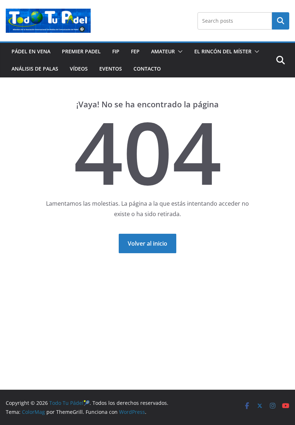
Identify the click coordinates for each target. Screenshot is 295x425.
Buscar (280, 20)
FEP (135, 51)
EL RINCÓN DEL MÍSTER (222, 51)
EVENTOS (110, 68)
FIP (115, 51)
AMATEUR (163, 51)
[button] (179, 51)
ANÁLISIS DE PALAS (35, 68)
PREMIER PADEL (81, 51)
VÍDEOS (79, 68)
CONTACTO (147, 68)
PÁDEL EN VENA (31, 51)
